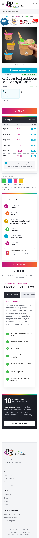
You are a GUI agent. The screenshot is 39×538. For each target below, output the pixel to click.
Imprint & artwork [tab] (30, 295)
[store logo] (15, 4)
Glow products (9, 478)
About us (7, 505)
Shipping (7, 498)
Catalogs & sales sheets (12, 514)
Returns (7, 501)
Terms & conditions (24, 532)
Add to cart (19, 111)
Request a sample (10, 517)
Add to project (19, 271)
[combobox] (19, 11)
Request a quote (19, 264)
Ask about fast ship (19, 423)
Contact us (7, 495)
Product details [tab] (13, 295)
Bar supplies (8, 485)
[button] (14, 64)
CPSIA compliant (9, 521)
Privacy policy (13, 532)
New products (9, 475)
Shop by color (9, 482)
